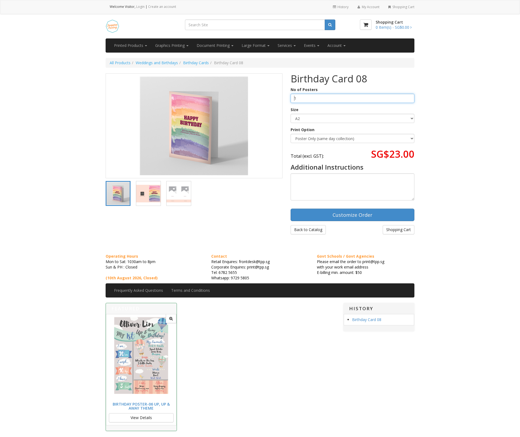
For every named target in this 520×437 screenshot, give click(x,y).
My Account (370, 7)
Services (285, 45)
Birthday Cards (196, 62)
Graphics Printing (170, 45)
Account (335, 45)
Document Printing (214, 45)
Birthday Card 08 (366, 319)
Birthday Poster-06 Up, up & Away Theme (141, 406)
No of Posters (304, 89)
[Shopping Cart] (366, 25)
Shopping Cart (403, 7)
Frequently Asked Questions (138, 290)
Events (310, 45)
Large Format (254, 45)
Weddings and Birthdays (157, 62)
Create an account (162, 6)
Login (140, 6)
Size (294, 109)
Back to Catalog (308, 229)
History (343, 7)
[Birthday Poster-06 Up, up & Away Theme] (171, 318)
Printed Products (129, 45)
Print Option (302, 129)
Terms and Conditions (190, 290)
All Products (120, 62)
